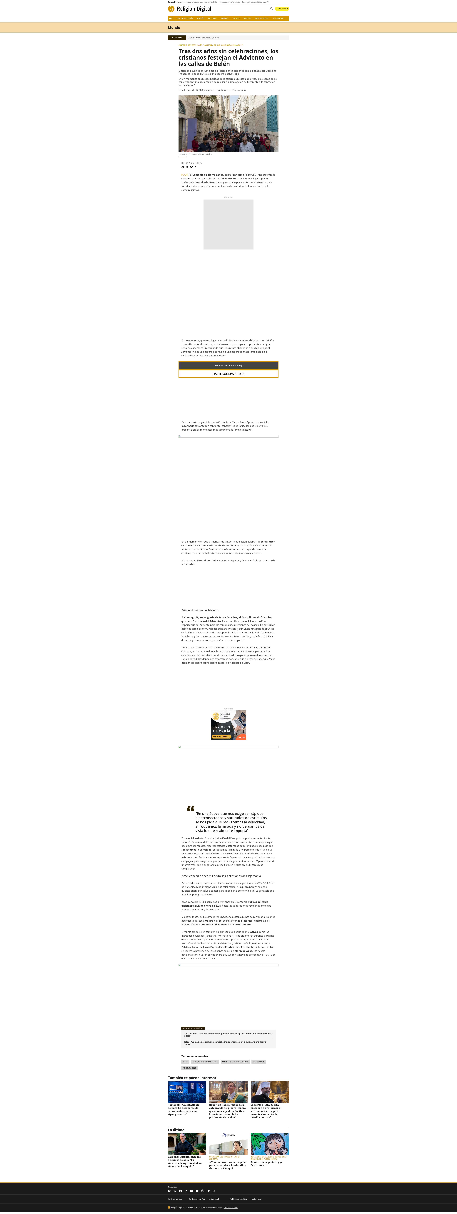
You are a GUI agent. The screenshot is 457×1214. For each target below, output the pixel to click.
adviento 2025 (189, 1068)
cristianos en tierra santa (235, 1062)
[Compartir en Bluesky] (191, 167)
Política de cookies (238, 1199)
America (225, 18)
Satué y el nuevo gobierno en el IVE (255, 2)
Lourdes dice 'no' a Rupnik (229, 2)
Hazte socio (256, 1199)
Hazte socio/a (282, 8)
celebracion (258, 1062)
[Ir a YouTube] (192, 1190)
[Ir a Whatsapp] (203, 1190)
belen (185, 1062)
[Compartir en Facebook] (182, 167)
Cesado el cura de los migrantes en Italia (201, 2)
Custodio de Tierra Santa (205, 1062)
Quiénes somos (175, 1199)
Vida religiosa (262, 18)
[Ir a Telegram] (209, 1190)
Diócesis (247, 18)
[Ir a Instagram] (181, 1190)
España (200, 18)
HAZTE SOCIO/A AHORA (228, 374)
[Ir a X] (175, 1190)
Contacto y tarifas (197, 1199)
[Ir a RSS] (214, 1190)
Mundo (236, 18)
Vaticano (212, 18)
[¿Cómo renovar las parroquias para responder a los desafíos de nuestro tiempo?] (228, 1144)
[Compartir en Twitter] (187, 167)
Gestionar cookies (231, 1208)
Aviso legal (214, 1199)
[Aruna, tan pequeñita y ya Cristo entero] (270, 1144)
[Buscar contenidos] (271, 8)
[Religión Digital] (189, 9)
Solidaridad (278, 18)
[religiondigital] (176, 1207)
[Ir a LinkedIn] (186, 1190)
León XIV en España (184, 18)
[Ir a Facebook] (170, 1190)
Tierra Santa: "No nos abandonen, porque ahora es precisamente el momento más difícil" (228, 1034)
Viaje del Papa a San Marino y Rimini (203, 38)
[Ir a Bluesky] (198, 1190)
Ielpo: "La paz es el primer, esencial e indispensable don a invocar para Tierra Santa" (225, 1043)
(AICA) (184, 174)
